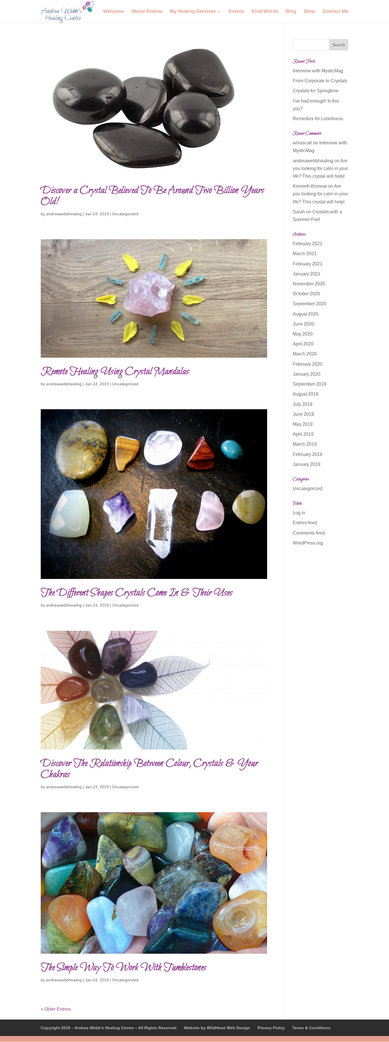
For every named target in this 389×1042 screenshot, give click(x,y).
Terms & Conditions (311, 1027)
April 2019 (303, 434)
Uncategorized (125, 214)
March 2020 (305, 353)
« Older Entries (56, 1009)
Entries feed (305, 522)
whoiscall (302, 142)
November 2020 (309, 283)
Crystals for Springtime (316, 90)
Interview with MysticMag (318, 70)
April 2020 (303, 343)
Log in (299, 512)
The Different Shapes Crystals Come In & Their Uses (136, 593)
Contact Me (335, 11)
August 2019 (305, 394)
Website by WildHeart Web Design (217, 1027)
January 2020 (306, 374)
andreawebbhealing (64, 214)
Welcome (113, 11)
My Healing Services (193, 11)
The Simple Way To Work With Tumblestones (123, 968)
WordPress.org (308, 543)
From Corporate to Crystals (320, 80)
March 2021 (305, 253)
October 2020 (306, 293)
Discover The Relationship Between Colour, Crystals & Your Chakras (149, 769)
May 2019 (303, 424)
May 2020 (303, 333)
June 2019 (303, 414)
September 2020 (309, 303)
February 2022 (307, 243)
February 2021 (307, 263)
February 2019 (307, 454)
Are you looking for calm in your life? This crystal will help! (320, 168)
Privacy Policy (271, 1027)
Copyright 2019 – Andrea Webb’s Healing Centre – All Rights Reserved (109, 1027)
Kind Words (264, 11)
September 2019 (309, 384)
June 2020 (303, 324)
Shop (309, 11)
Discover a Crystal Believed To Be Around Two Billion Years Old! (152, 196)
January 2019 (306, 464)
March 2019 (305, 444)
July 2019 (302, 404)
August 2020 (305, 314)
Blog (291, 11)
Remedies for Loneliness (318, 118)
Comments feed (309, 533)
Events (236, 11)
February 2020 (307, 364)
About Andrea (146, 11)
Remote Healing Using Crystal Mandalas (115, 372)
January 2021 (306, 273)
